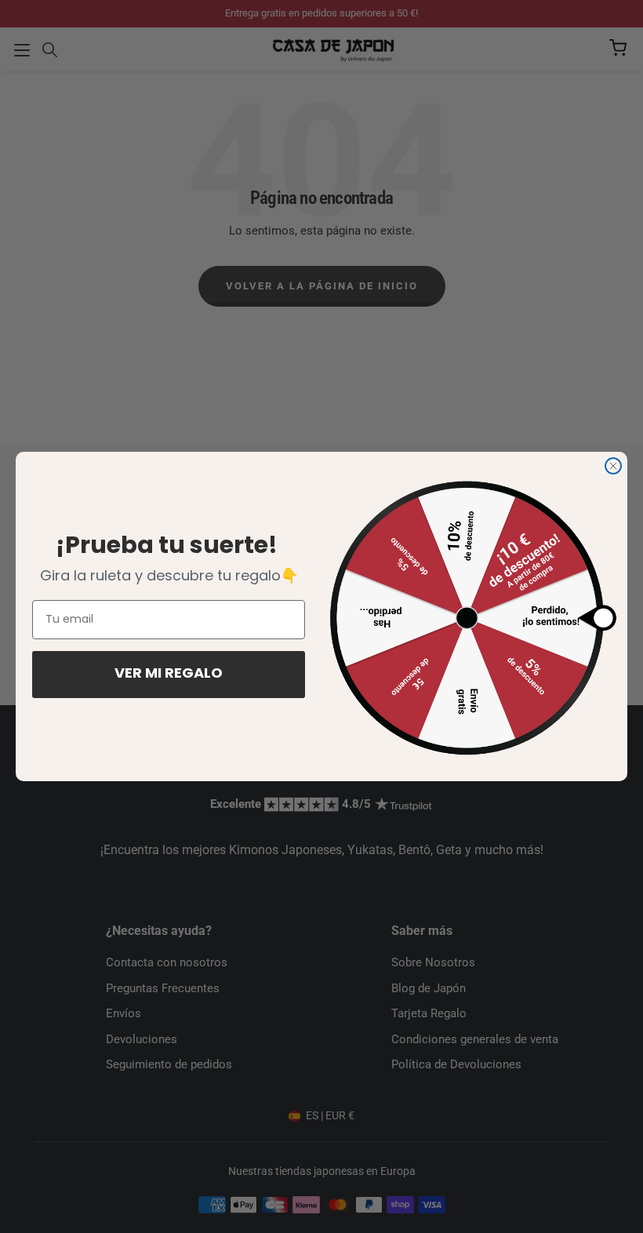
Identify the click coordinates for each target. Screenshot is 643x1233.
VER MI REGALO (168, 674)
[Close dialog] (613, 466)
